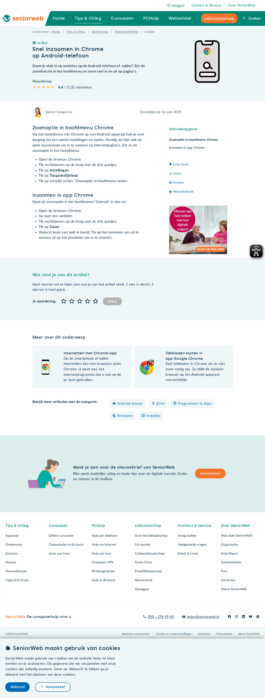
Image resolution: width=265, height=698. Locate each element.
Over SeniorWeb (241, 5)
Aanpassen (55, 687)
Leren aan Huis (59, 553)
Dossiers (11, 553)
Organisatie (229, 544)
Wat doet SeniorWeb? (237, 535)
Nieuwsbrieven (16, 571)
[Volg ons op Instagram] (236, 617)
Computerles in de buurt (66, 544)
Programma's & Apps (195, 403)
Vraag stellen (187, 535)
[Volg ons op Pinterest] (258, 617)
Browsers (125, 416)
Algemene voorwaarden (136, 634)
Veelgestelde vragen (192, 544)
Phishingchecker (103, 571)
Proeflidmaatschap (148, 571)
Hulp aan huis (102, 553)
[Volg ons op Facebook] (229, 617)
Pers (224, 571)
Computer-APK (103, 562)
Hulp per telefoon (104, 535)
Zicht (160, 403)
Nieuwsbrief (143, 580)
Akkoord (17, 687)
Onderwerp (100, 31)
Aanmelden (210, 473)
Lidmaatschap (148, 525)
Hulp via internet (104, 544)
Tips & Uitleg (76, 31)
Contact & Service (206, 5)
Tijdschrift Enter (17, 580)
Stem (112, 301)
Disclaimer (204, 634)
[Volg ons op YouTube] (250, 617)
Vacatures (228, 580)
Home (56, 31)
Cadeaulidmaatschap (150, 553)
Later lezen (181, 164)
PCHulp (98, 525)
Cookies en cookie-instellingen (174, 634)
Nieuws (10, 562)
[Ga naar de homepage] (26, 18)
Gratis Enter (143, 562)
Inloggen (177, 5)
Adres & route (188, 553)
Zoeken (254, 18)
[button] (64, 301)
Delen (177, 173)
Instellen (153, 416)
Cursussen (58, 525)
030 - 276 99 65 (161, 617)
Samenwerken (231, 562)
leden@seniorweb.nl (203, 617)
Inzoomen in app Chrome (187, 147)
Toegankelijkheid (126, 31)
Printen (178, 182)
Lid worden (143, 544)
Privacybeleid (224, 634)
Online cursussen (61, 535)
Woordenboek (183, 191)
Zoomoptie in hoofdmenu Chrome (193, 139)
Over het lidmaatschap (151, 535)
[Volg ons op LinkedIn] (243, 617)
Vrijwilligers (229, 553)
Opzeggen (142, 589)
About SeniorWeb (234, 589)
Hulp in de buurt (103, 580)
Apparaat (12, 535)
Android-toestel (130, 403)
